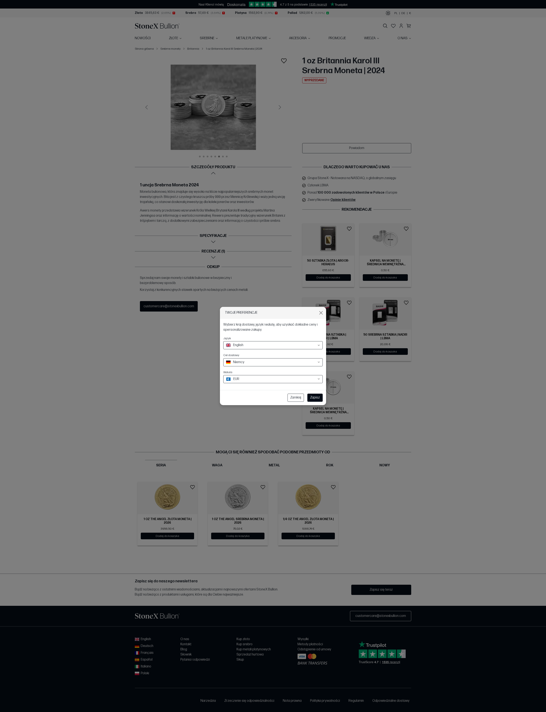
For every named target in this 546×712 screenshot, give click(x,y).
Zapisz (315, 398)
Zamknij (295, 398)
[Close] (321, 312)
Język (227, 338)
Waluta (227, 372)
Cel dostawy (231, 355)
